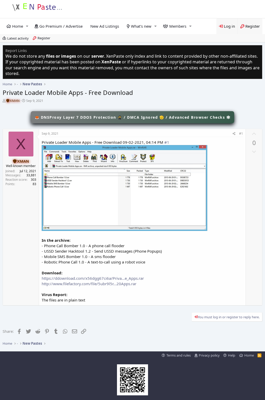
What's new (141, 26)
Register (44, 38)
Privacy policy (209, 355)
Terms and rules (178, 355)
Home (17, 26)
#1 (241, 133)
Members (177, 26)
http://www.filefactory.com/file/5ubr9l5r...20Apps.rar (89, 283)
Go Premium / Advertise (61, 26)
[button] (27, 26)
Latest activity (18, 38)
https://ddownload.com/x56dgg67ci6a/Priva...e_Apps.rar (93, 278)
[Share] (234, 134)
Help (231, 355)
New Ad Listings (104, 26)
